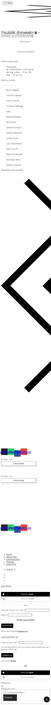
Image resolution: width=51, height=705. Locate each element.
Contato (11, 564)
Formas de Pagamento (12, 419)
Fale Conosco (8, 403)
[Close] (46, 543)
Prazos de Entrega (10, 415)
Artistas (11, 557)
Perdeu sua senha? (26, 620)
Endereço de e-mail (9, 643)
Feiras (10, 562)
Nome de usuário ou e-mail (12, 610)
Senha (4, 615)
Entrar (13, 661)
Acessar (7, 626)
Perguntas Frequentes (12, 425)
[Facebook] (7, 580)
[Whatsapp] (7, 577)
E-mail (4, 459)
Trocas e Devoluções (11, 422)
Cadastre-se (22, 631)
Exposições (13, 559)
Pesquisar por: (8, 689)
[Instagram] (7, 574)
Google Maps (7, 408)
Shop (9, 554)
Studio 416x (30, 534)
